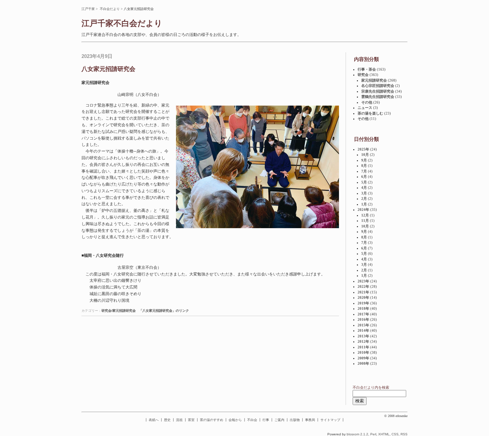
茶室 (191, 420)
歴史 (167, 420)
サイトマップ (330, 420)
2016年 (363, 319)
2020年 (363, 297)
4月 (364, 188)
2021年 (363, 292)
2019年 (363, 303)
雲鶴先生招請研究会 (377, 97)
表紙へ (154, 420)
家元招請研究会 (374, 80)
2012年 (363, 341)
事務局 (310, 420)
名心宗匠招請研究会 (377, 86)
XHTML (384, 434)
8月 (364, 166)
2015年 (363, 325)
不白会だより (110, 9)
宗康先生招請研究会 (377, 91)
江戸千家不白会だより (122, 23)
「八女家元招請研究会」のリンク (164, 310)
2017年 (363, 314)
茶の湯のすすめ (211, 420)
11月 (365, 220)
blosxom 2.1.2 (357, 434)
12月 (365, 215)
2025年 (363, 149)
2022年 (363, 286)
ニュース (365, 108)
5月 (364, 182)
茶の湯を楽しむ (370, 113)
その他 (366, 102)
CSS (395, 434)
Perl (373, 434)
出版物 (295, 420)
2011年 (363, 347)
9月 (364, 160)
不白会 (252, 420)
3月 (364, 193)
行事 (265, 420)
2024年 (363, 210)
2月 (364, 199)
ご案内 (279, 420)
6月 (364, 177)
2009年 (363, 358)
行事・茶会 (367, 69)
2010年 (363, 352)
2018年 (363, 308)
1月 (364, 204)
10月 (365, 155)
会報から (235, 420)
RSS (404, 434)
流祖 (179, 420)
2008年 (363, 363)
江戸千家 (88, 9)
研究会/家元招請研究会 (118, 310)
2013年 (363, 336)
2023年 (363, 281)
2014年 (363, 330)
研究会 (363, 75)
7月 (364, 171)
